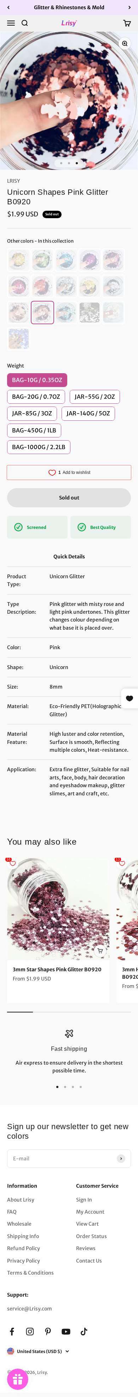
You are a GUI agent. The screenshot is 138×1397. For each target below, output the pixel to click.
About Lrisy (20, 1200)
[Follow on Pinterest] (48, 1331)
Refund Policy (23, 1248)
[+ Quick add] (100, 951)
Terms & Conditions (30, 1273)
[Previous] (8, 7)
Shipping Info (23, 1236)
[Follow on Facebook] (12, 1331)
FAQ (12, 1212)
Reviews (86, 1248)
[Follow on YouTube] (66, 1331)
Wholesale (19, 1224)
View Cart (87, 1224)
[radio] (18, 260)
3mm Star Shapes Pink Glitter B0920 (57, 969)
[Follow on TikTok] (84, 1331)
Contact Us (89, 1261)
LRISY (13, 181)
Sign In (84, 1200)
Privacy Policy (23, 1261)
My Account (90, 1212)
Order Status (91, 1236)
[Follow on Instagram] (30, 1331)
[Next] (129, 7)
